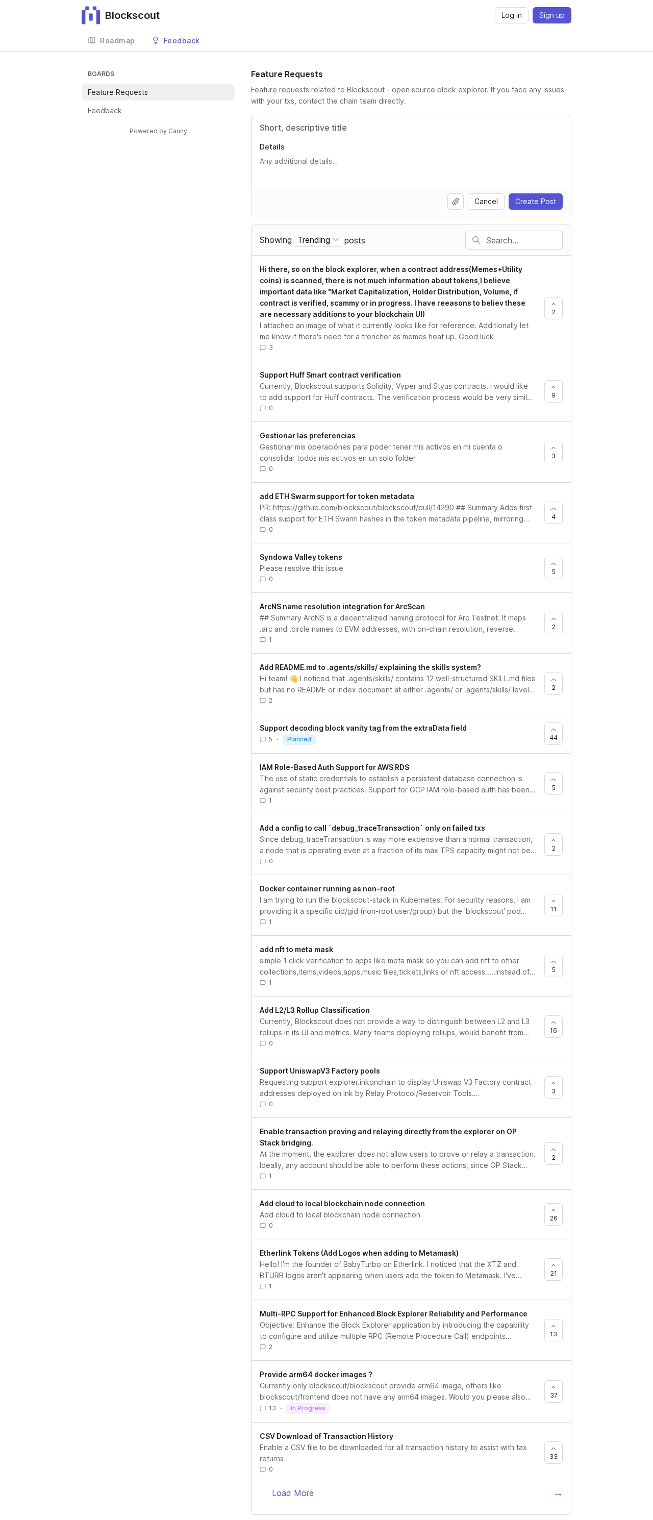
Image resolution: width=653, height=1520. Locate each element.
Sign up (552, 15)
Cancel (486, 201)
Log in (511, 15)
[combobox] (318, 240)
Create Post (535, 201)
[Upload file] (455, 201)
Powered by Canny (158, 131)
